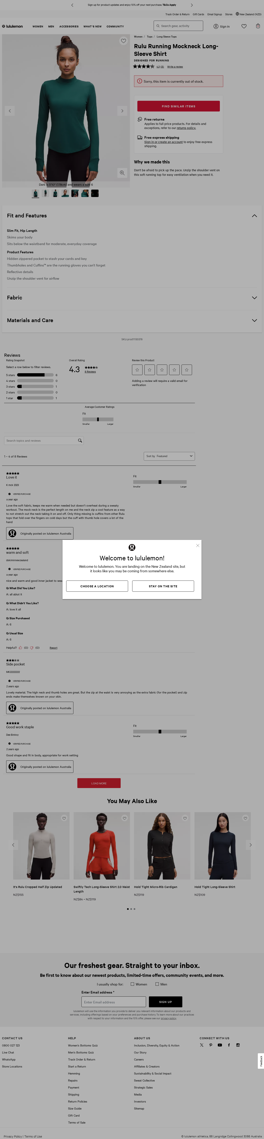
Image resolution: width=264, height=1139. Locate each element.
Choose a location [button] (97, 586)
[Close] (199, 544)
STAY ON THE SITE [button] (163, 586)
